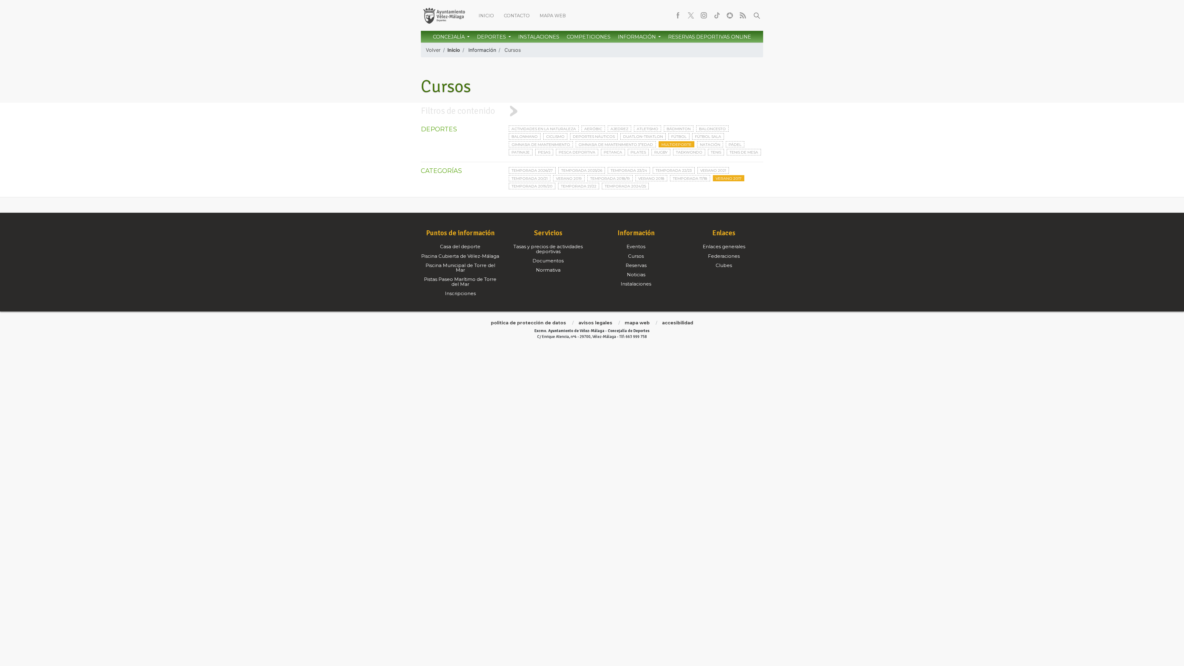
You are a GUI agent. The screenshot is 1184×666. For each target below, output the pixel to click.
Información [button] (637, 37)
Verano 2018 (651, 178)
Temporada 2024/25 (625, 186)
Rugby (661, 152)
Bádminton (679, 128)
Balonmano (525, 136)
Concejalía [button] (449, 37)
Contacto (517, 15)
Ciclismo (555, 136)
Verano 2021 (713, 170)
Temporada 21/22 (578, 186)
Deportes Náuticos (594, 136)
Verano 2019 (569, 178)
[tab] (592, 111)
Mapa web (553, 15)
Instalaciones (538, 37)
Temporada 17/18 (690, 178)
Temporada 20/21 (530, 178)
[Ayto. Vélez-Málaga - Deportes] (444, 15)
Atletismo (647, 128)
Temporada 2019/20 (532, 186)
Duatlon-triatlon (643, 136)
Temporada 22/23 (674, 170)
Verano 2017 (729, 178)
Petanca (613, 152)
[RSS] (743, 15)
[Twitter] (691, 15)
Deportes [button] (492, 37)
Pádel (735, 144)
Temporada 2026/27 (532, 170)
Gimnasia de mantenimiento (541, 144)
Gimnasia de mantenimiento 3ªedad (615, 144)
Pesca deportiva (577, 152)
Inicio (486, 15)
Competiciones (588, 37)
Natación (710, 144)
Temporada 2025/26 (581, 170)
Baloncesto (712, 128)
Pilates (638, 152)
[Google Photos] (730, 15)
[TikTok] (717, 15)
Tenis (716, 152)
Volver (433, 50)
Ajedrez (619, 128)
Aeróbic (593, 128)
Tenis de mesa (744, 152)
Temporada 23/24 (628, 170)
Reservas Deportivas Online (709, 37)
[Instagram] (704, 15)
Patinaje (521, 152)
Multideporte (676, 144)
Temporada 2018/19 (610, 178)
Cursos (512, 50)
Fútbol (679, 136)
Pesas (544, 152)
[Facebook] (678, 15)
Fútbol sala (708, 136)
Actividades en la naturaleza (544, 128)
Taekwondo (689, 152)
